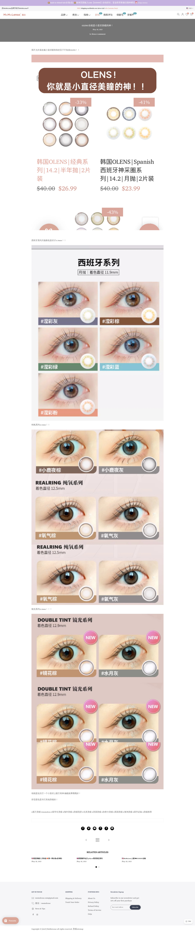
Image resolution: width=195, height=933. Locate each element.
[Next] (161, 863)
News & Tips (40, 909)
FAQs (90, 914)
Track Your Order (72, 902)
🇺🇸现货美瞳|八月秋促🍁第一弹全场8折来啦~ (47, 858)
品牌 (63, 15)
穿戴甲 (131, 14)
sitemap (80, 929)
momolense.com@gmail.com (46, 898)
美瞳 (75, 929)
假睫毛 (121, 14)
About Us (91, 898)
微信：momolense (43, 903)
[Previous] (33, 863)
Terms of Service (94, 910)
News (94, 34)
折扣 (98, 14)
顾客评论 (108, 15)
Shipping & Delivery (73, 898)
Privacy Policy (93, 902)
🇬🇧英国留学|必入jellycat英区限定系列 (90, 858)
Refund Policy (93, 906)
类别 (74, 15)
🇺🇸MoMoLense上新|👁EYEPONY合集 (134, 858)
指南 (86, 15)
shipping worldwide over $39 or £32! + (91, 8)
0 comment (101, 34)
